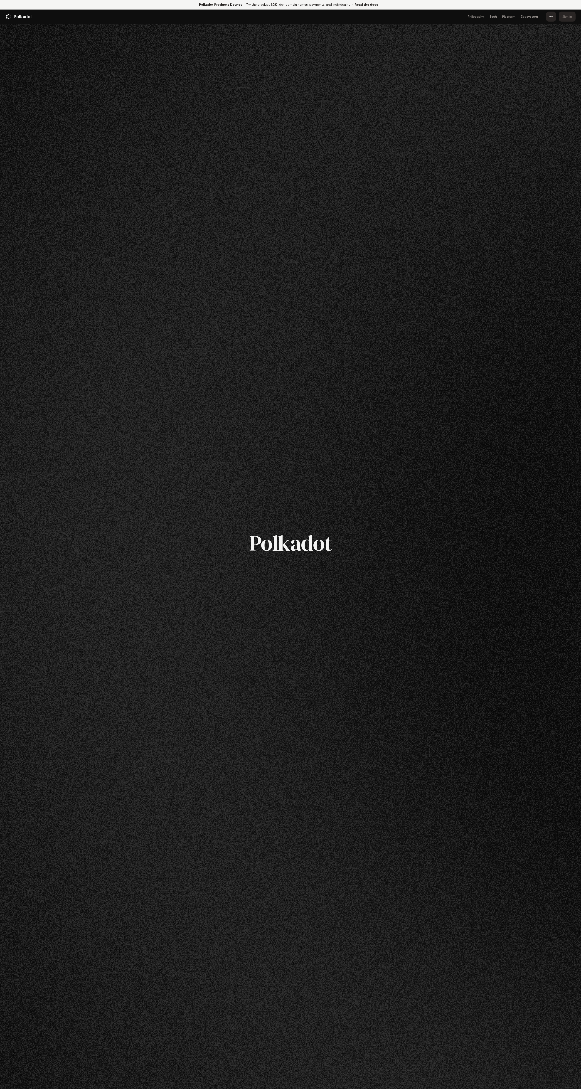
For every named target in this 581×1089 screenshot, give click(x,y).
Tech (493, 17)
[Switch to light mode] (551, 17)
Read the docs (368, 4)
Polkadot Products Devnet (220, 4)
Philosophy (476, 17)
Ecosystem (529, 17)
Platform (508, 17)
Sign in (567, 17)
